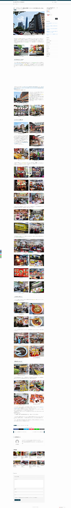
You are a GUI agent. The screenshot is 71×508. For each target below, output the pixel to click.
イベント (48, 45)
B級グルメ (15, 425)
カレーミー (19, 425)
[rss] (56, 0)
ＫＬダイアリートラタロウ (18, 2)
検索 (56, 18)
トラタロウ (17, 444)
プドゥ (25, 425)
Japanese (61, 507)
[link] (22, 443)
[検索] (57, 0)
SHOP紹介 (48, 42)
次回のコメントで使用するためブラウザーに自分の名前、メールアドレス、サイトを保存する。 (26, 497)
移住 (47, 51)
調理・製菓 (48, 54)
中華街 (27, 425)
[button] (15, 429)
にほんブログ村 (48, 12)
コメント (15, 479)
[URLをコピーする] (42, 429)
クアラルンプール (22, 425)
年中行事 (48, 48)
